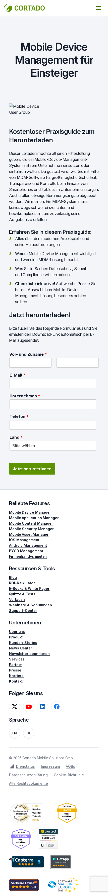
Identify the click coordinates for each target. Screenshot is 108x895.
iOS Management (24, 540)
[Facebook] (56, 706)
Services (17, 659)
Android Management (28, 545)
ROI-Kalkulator (22, 583)
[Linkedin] (42, 706)
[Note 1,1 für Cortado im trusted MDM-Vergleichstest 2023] (48, 839)
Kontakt (16, 681)
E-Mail (18, 375)
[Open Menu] (98, 8)
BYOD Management (26, 551)
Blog (13, 577)
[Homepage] (24, 8)
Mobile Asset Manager (28, 534)
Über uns (17, 631)
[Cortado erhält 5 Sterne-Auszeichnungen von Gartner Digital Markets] (26, 862)
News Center (20, 648)
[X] (14, 706)
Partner (15, 664)
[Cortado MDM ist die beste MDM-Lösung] (67, 813)
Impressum (50, 766)
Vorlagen (17, 599)
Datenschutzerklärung (28, 775)
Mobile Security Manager (31, 529)
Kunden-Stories (23, 642)
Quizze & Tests (22, 594)
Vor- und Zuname (28, 354)
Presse (15, 670)
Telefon (19, 416)
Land (16, 437)
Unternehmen (25, 395)
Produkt (16, 637)
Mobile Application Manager (34, 518)
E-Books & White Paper (29, 588)
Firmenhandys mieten (28, 556)
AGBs (70, 766)
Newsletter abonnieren (29, 653)
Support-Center (23, 610)
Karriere (16, 676)
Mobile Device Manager (30, 512)
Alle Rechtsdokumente (28, 783)
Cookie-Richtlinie (69, 775)
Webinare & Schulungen (30, 605)
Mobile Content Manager (31, 523)
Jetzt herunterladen (32, 468)
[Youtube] (28, 706)
